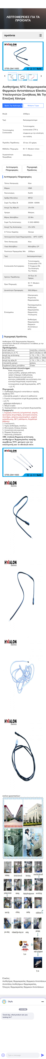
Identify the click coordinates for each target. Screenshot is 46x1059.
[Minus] (42, 1001)
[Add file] (3, 1055)
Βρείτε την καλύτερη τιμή (14, 106)
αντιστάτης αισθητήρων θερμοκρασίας (19, 984)
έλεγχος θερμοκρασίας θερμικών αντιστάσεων (23, 987)
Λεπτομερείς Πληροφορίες (12, 168)
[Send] (43, 1055)
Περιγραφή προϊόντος (32, 168)
